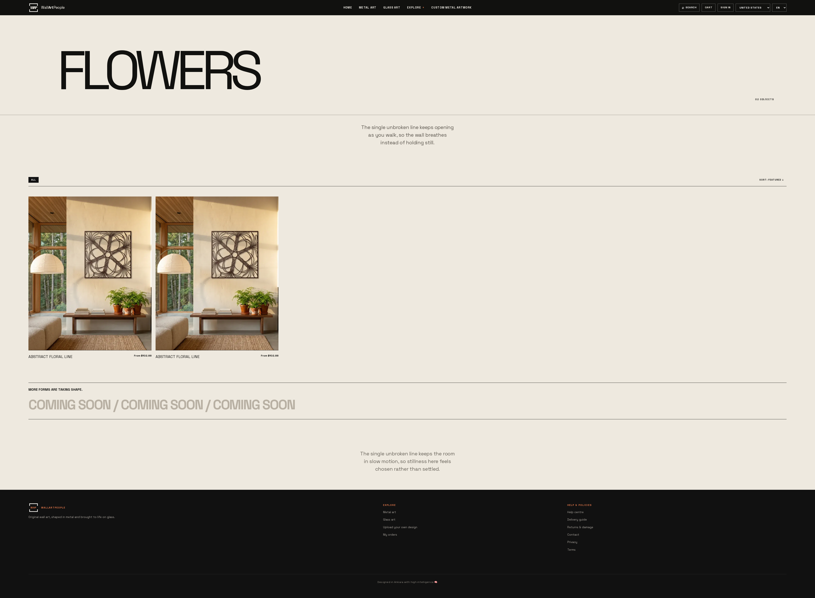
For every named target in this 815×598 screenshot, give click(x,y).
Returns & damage (580, 527)
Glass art (391, 7)
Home (347, 7)
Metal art (368, 7)
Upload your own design (400, 527)
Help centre (575, 512)
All (33, 179)
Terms (571, 550)
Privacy (572, 542)
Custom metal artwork (451, 7)
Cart (708, 7)
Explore (414, 7)
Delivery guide (577, 519)
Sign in (725, 7)
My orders (390, 534)
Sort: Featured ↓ (771, 179)
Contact (573, 534)
